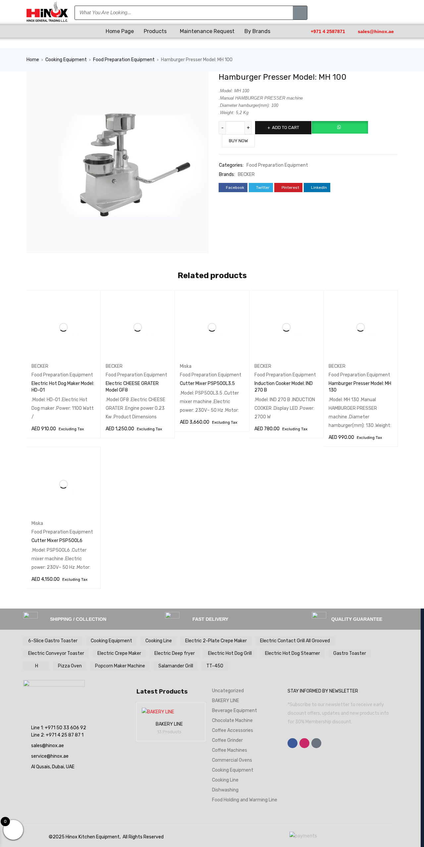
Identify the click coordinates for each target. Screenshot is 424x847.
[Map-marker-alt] (316, 743)
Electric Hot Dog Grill (230, 653)
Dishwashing (225, 790)
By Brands (257, 31)
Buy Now (238, 140)
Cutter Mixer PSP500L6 (56, 540)
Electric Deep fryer (174, 653)
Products (155, 31)
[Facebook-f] (292, 743)
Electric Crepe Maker (119, 653)
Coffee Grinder (227, 740)
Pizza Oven (70, 666)
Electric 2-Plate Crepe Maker (216, 641)
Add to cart (285, 127)
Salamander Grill (175, 666)
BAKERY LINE (169, 724)
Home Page (120, 31)
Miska (185, 366)
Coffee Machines (229, 750)
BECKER (246, 174)
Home (32, 60)
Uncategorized (228, 691)
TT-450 (214, 666)
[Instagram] (304, 743)
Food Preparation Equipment (124, 60)
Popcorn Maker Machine (120, 666)
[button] (63, 31)
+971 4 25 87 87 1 (64, 735)
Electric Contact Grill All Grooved (295, 641)
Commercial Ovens (232, 760)
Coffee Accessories (232, 730)
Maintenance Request (207, 31)
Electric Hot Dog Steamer (292, 653)
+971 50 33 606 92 (65, 728)
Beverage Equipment (234, 710)
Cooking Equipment (66, 60)
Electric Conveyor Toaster (56, 653)
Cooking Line (158, 641)
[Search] (300, 13)
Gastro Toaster (349, 653)
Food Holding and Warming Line (244, 800)
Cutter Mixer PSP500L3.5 (207, 383)
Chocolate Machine (232, 720)
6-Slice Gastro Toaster (53, 641)
